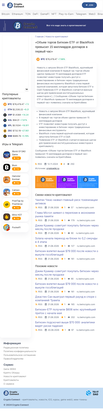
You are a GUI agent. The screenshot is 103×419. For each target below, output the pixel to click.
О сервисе (9, 384)
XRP (10, 115)
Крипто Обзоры (12, 372)
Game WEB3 (10, 369)
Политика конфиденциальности (20, 351)
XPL (10, 125)
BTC (10, 104)
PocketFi (16, 227)
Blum (14, 165)
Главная (39, 36)
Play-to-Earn (66, 14)
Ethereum (17, 14)
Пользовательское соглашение (20, 355)
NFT (54, 14)
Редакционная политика (16, 347)
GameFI (44, 14)
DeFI (35, 14)
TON (28, 14)
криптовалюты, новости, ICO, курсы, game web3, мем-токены (54, 399)
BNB (10, 136)
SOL (10, 120)
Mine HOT (17, 215)
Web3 (92, 14)
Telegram (81, 14)
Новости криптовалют (56, 36)
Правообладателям (13, 358)
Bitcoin (6, 14)
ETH (10, 109)
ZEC (10, 130)
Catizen (16, 190)
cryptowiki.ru (52, 168)
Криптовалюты (11, 380)
